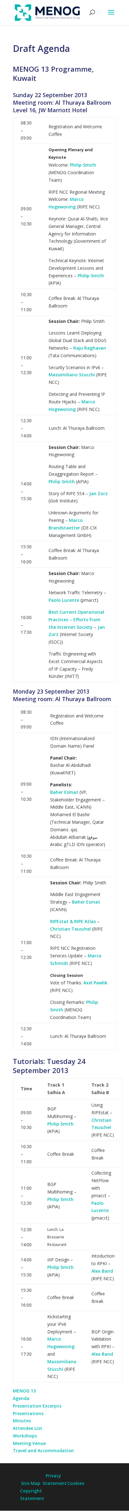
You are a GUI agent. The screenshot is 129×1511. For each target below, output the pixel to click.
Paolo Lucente (64, 600)
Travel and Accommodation (43, 1450)
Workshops (25, 1436)
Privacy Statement (53, 1479)
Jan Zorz (98, 493)
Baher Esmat (64, 792)
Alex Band (102, 1271)
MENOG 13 (24, 1391)
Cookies (75, 1483)
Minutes (22, 1421)
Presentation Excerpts (37, 1406)
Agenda (21, 1398)
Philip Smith (83, 165)
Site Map (30, 1483)
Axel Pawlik (95, 983)
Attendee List (27, 1428)
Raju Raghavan (89, 348)
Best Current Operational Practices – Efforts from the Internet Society (76, 619)
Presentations (28, 1413)
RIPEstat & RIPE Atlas (73, 921)
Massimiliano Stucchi (72, 375)
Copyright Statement (30, 1494)
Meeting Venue (29, 1443)
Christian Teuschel (70, 929)
